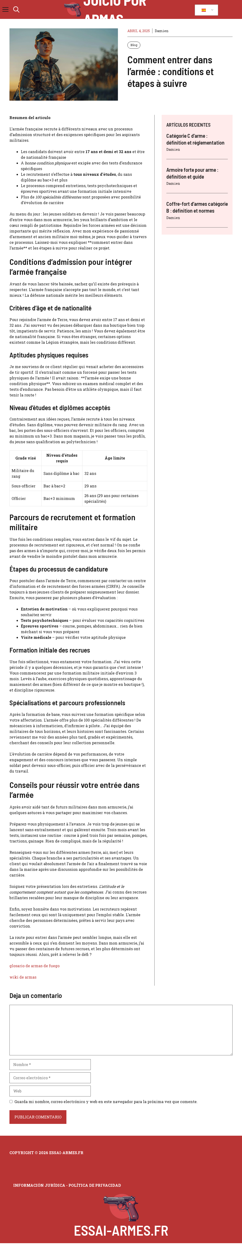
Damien (162, 31)
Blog (133, 45)
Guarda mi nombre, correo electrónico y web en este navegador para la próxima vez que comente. (106, 1101)
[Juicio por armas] (72, 9)
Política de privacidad (95, 1185)
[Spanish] (205, 10)
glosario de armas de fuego (34, 965)
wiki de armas (22, 977)
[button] (16, 9)
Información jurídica (39, 1185)
